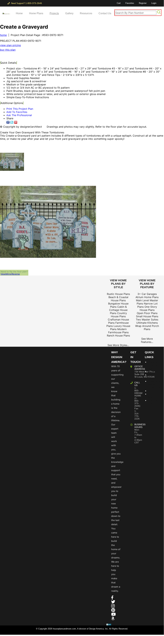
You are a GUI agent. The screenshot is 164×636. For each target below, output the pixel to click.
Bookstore (154, 371)
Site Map (150, 395)
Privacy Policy (152, 402)
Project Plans (152, 376)
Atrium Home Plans (147, 297)
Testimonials (155, 390)
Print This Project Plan (19, 108)
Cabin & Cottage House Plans (118, 310)
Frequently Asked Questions (154, 384)
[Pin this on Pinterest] (63, 56)
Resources (86, 13)
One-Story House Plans (148, 308)
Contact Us (105, 13)
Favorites (129, 3)
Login (153, 3)
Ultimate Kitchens (147, 322)
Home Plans (36, 13)
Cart (119, 3)
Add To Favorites (16, 112)
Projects (54, 13)
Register (143, 3)
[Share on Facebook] (8, 122)
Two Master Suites (147, 319)
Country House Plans (119, 315)
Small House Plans (147, 316)
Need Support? (26, 3)
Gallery (69, 13)
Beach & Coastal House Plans (118, 299)
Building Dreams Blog (153, 365)
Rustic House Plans (118, 294)
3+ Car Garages (147, 294)
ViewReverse (10, 274)
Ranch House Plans (118, 335)
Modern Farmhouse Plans (118, 331)
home (3, 35)
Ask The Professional (19, 115)
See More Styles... (118, 345)
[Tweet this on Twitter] (11, 122)
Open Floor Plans (147, 313)
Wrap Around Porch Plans (147, 327)
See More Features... (147, 340)
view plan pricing (10, 45)
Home (19, 13)
